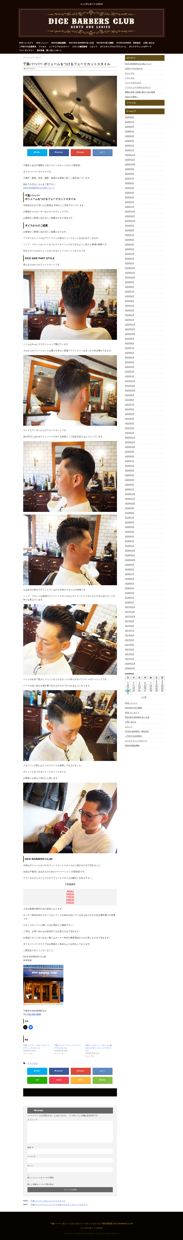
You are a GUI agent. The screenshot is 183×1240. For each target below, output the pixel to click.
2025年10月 (130, 164)
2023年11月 (130, 273)
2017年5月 (129, 640)
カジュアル (129, 73)
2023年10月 (130, 277)
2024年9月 (129, 225)
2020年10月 (130, 447)
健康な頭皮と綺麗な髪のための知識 (140, 92)
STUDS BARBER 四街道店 (128, 43)
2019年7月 (129, 517)
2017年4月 (129, 645)
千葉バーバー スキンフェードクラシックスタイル (36, 1046)
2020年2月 (129, 484)
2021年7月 (129, 404)
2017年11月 (130, 612)
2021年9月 (129, 395)
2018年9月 (129, 565)
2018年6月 (129, 579)
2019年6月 (129, 522)
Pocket (59, 1080)
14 (151, 685)
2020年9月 (129, 452)
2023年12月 (130, 268)
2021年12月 (130, 381)
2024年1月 (129, 263)
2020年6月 (129, 466)
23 (162, 688)
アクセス (42, 46)
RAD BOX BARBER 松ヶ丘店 (81, 43)
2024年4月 (129, 249)
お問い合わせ (148, 43)
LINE (37, 1080)
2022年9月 (129, 338)
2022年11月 (130, 329)
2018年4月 (129, 588)
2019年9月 (129, 508)
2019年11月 (130, 499)
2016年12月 (130, 663)
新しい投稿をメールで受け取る (40, 1184)
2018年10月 (130, 560)
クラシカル (32, 1063)
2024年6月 (129, 240)
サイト (30, 1166)
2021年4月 (129, 419)
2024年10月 (130, 221)
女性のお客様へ (131, 97)
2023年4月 (129, 306)
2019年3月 (129, 536)
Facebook (59, 152)
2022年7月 (129, 348)
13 (145, 685)
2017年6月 (129, 635)
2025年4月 (129, 192)
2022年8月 (129, 343)
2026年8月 (129, 117)
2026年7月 (129, 122)
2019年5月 (129, 527)
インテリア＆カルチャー (59, 46)
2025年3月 (129, 197)
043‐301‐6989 (34, 1014)
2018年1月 (129, 602)
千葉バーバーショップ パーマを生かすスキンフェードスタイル (59, 1204)
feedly (103, 1080)
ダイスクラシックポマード (140, 46)
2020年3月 (129, 480)
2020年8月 (129, 456)
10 (128, 685)
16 (162, 685)
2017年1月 (129, 659)
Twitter (37, 152)
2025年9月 (129, 169)
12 (139, 685)
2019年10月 (130, 503)
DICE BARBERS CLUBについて (39, 188)
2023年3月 (129, 310)
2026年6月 (129, 127)
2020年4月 (129, 475)
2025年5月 (129, 188)
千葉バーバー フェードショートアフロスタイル (67, 1046)
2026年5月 (129, 131)
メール (31, 1156)
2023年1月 (129, 320)
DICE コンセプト (26, 43)
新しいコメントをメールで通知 (40, 1177)
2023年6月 (129, 296)
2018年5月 (129, 583)
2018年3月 (129, 593)
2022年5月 (129, 357)
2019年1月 (129, 546)
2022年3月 (129, 367)
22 (156, 688)
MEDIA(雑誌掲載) (58, 43)
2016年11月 (130, 668)
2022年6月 (129, 353)
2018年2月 (129, 598)
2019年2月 (129, 541)
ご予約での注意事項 (27, 46)
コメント (32, 1119)
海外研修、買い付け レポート (49, 50)
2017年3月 (129, 649)
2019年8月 (129, 513)
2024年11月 (130, 216)
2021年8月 (129, 400)
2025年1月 (129, 207)
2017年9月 (129, 621)
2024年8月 (129, 230)
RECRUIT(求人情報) (105, 43)
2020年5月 (129, 470)
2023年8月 (129, 287)
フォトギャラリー (26, 50)
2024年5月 (129, 244)
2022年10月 (130, 334)
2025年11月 (130, 160)
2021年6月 (129, 409)
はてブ (102, 152)
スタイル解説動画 (79, 46)
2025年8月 (129, 174)
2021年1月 (129, 433)
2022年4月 (129, 362)
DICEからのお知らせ (134, 68)
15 (156, 685)
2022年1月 (129, 376)
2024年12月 (130, 211)
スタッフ (93, 46)
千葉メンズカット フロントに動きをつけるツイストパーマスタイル (98, 1048)
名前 (30, 1147)
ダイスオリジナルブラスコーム (113, 46)
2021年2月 (129, 428)
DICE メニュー (42, 43)
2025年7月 (129, 178)
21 (151, 688)
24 (128, 691)
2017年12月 (130, 607)
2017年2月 (129, 654)
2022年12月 (130, 324)
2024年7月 (129, 235)
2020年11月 (130, 442)
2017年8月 (129, 626)
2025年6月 (129, 183)
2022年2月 (129, 371)
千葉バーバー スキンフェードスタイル (48, 1201)
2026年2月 (129, 145)
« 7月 (144, 697)
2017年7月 (129, 630)
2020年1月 (129, 489)
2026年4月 (129, 136)
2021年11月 (130, 386)
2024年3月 (129, 254)
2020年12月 (130, 437)
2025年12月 (130, 155)
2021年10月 (130, 390)
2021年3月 (129, 423)
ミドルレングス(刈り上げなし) (138, 87)
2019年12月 (130, 494)
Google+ (81, 152)
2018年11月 (130, 555)
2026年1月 (129, 150)
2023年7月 (129, 291)
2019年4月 (129, 532)
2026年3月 (129, 141)
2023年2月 (129, 315)
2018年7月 (129, 574)
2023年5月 (129, 301)
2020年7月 (129, 461)
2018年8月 (129, 569)
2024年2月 (129, 258)
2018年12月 (130, 550)
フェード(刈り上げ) (133, 83)
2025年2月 (129, 202)
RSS (81, 1080)
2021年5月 (129, 414)
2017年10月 (130, 616)
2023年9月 (129, 282)
